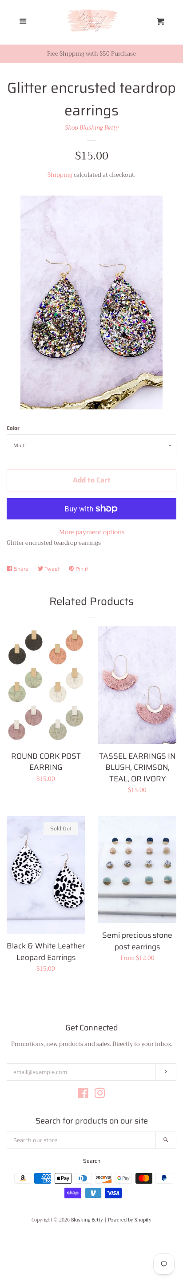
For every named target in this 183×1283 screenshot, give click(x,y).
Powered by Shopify (129, 1220)
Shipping (60, 175)
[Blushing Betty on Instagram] (100, 1095)
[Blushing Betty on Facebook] (83, 1095)
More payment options (91, 532)
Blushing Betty (87, 1220)
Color (13, 428)
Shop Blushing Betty (92, 128)
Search (91, 1160)
